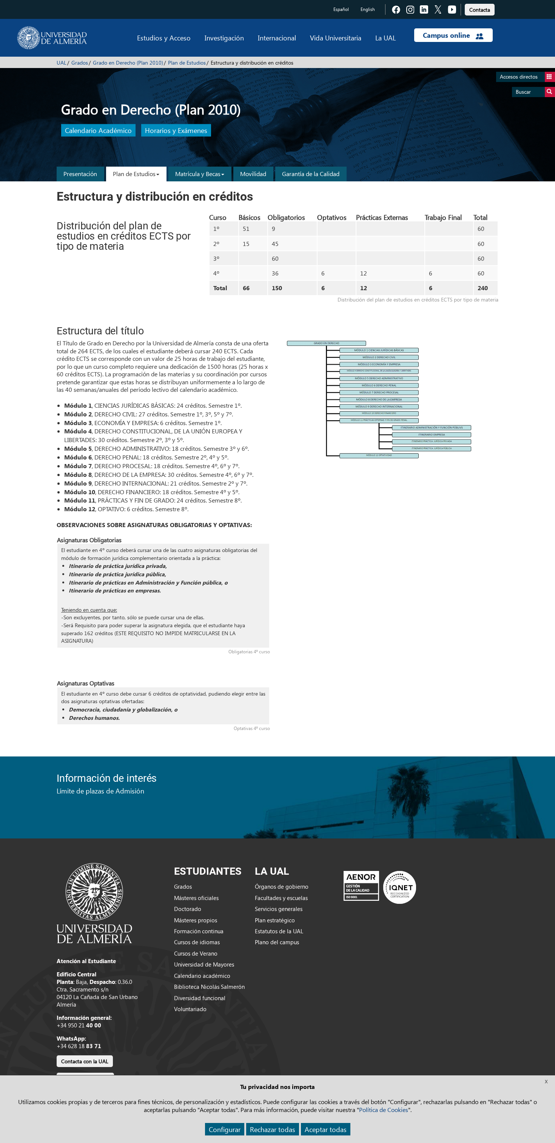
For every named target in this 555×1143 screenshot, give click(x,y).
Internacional (277, 37)
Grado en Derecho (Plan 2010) (128, 62)
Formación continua (199, 931)
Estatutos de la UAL (279, 931)
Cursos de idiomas (197, 942)
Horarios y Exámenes (176, 130)
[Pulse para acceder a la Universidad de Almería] (94, 902)
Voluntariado (190, 1009)
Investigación (224, 37)
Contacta (479, 9)
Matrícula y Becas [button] (197, 174)
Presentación (80, 174)
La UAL (385, 37)
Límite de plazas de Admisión (100, 790)
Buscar (523, 91)
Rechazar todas (272, 1129)
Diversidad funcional (199, 998)
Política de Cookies (383, 1110)
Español (341, 9)
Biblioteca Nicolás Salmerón (209, 986)
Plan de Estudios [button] (134, 174)
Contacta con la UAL (84, 1061)
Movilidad (253, 174)
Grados (79, 62)
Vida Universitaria (335, 37)
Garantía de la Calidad (310, 174)
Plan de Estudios (187, 62)
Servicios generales (278, 909)
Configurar (224, 1129)
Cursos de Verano (195, 953)
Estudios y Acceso (164, 37)
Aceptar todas (326, 1129)
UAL (61, 62)
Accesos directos (519, 76)
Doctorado (187, 909)
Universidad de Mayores (204, 964)
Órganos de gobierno (281, 886)
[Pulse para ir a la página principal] (51, 37)
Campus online (447, 35)
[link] (480, 8)
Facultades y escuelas (281, 898)
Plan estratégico (275, 920)
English (368, 9)
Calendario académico (202, 975)
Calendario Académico (98, 130)
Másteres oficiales (196, 898)
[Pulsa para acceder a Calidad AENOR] (380, 887)
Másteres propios (195, 920)
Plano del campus (277, 942)
